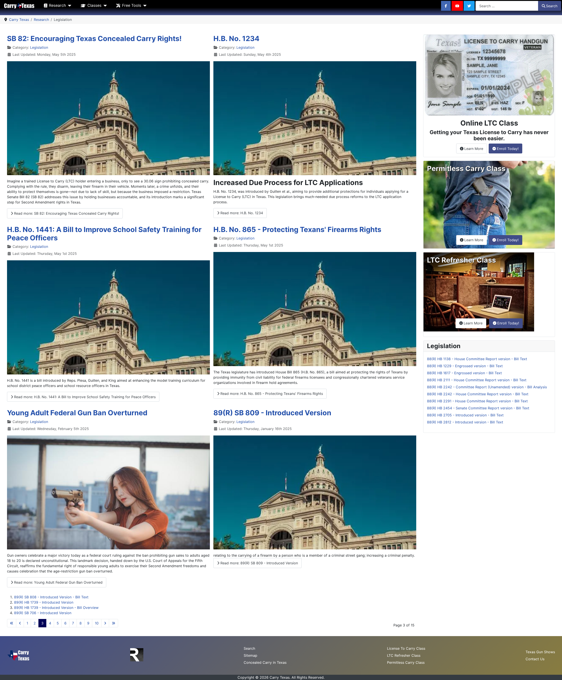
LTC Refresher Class (403, 655)
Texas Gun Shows (540, 652)
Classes (94, 5)
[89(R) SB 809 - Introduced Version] (314, 492)
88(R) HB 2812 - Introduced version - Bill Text (465, 422)
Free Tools (131, 5)
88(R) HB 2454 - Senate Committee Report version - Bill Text (478, 408)
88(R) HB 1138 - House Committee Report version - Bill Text (477, 359)
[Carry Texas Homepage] (19, 6)
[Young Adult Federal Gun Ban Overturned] (108, 492)
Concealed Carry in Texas (265, 662)
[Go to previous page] (20, 623)
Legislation (39, 47)
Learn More (475, 148)
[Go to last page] (113, 623)
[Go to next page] (105, 623)
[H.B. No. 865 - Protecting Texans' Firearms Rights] (314, 309)
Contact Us (535, 659)
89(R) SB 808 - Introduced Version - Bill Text (51, 597)
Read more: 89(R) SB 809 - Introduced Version (258, 563)
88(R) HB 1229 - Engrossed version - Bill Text (465, 366)
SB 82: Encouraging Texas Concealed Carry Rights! (94, 38)
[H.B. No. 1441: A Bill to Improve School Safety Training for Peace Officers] (108, 317)
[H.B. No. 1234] (314, 118)
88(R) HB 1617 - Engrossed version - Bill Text (464, 373)
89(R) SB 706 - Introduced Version (42, 613)
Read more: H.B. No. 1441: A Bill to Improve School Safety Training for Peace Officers (84, 397)
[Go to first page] (11, 623)
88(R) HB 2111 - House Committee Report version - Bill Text (476, 380)
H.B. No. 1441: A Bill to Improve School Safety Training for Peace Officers (104, 233)
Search (551, 6)
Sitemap (250, 655)
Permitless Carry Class (406, 662)
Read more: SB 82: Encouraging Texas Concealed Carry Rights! (66, 213)
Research (57, 5)
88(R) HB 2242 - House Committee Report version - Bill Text (477, 394)
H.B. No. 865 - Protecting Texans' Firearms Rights (297, 229)
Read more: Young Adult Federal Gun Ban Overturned (58, 582)
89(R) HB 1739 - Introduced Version (43, 602)
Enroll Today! (508, 148)
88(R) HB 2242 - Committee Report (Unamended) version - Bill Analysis (487, 387)
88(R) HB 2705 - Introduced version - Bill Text (465, 415)
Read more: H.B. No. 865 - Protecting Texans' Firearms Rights (271, 393)
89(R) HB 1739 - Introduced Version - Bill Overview (56, 607)
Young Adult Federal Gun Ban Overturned (77, 412)
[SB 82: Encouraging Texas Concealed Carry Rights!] (108, 118)
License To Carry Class (406, 648)
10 (97, 623)
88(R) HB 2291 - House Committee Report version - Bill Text (477, 401)
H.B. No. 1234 (236, 38)
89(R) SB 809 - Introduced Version (272, 412)
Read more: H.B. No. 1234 (241, 213)
